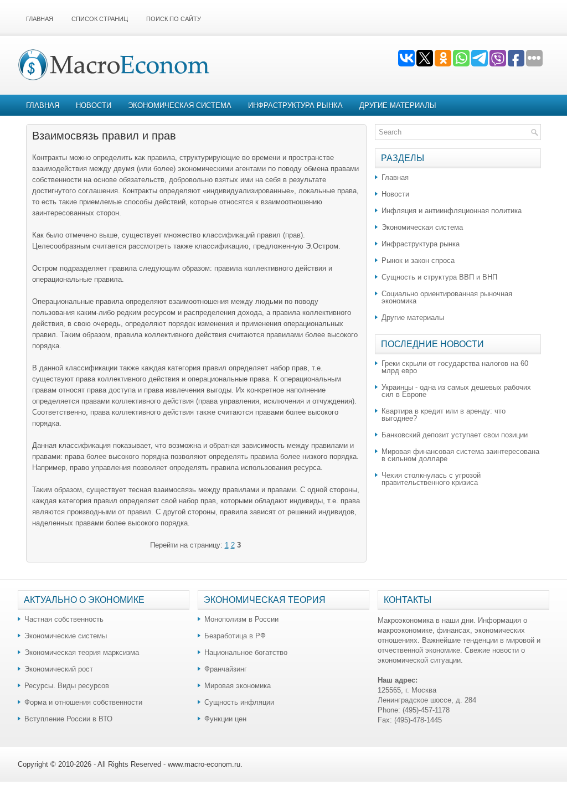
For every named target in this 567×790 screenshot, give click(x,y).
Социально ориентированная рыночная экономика (447, 297)
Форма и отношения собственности (83, 702)
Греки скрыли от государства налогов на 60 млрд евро (455, 367)
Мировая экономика (237, 685)
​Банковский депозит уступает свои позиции (455, 435)
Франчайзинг (225, 669)
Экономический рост (58, 669)
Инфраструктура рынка (295, 105)
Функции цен (225, 719)
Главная (39, 19)
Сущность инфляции (239, 702)
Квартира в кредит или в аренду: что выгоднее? (444, 414)
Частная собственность (64, 619)
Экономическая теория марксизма (81, 652)
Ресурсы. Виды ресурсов (66, 685)
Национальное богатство (245, 652)
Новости (93, 105)
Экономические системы (65, 636)
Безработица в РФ (235, 636)
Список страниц (99, 19)
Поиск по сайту (173, 19)
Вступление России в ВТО (68, 719)
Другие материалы (397, 105)
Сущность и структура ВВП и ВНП (439, 277)
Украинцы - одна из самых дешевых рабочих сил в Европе (456, 391)
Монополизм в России (241, 619)
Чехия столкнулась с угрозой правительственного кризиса (431, 479)
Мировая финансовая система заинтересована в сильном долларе (460, 455)
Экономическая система (179, 105)
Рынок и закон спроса (418, 260)
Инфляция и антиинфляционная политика (452, 210)
